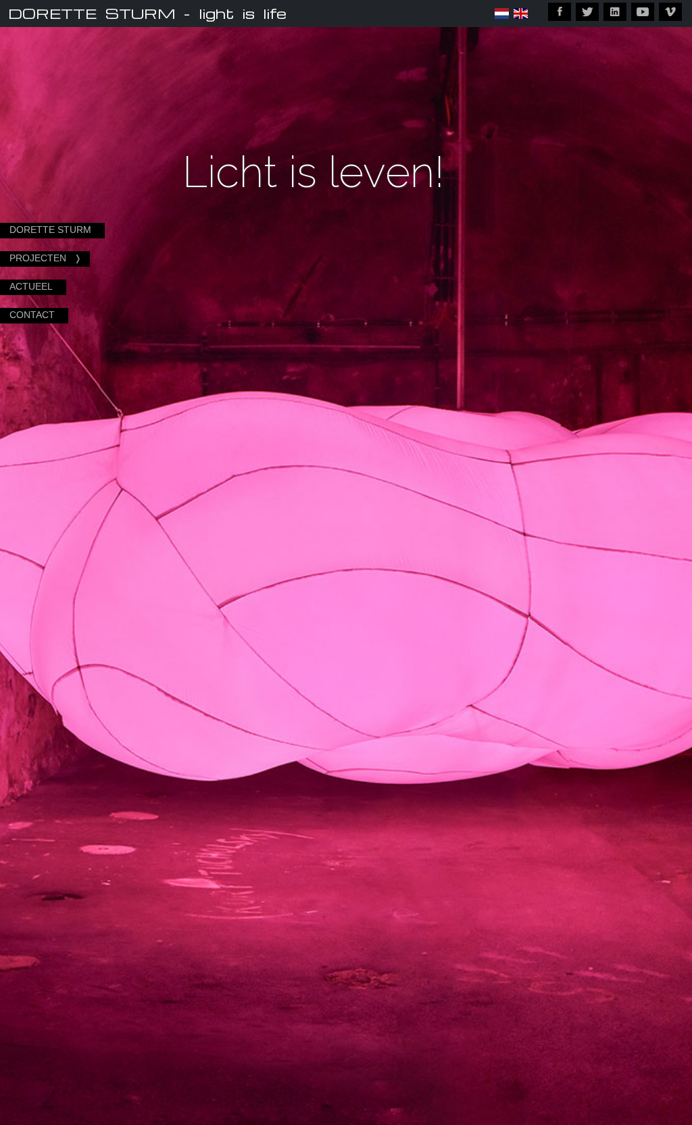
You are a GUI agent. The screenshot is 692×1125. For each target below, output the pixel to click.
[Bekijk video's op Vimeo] (670, 12)
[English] (521, 13)
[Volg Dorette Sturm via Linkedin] (614, 12)
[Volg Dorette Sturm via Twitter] (587, 12)
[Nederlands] (502, 13)
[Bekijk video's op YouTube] (642, 12)
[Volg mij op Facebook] (559, 12)
